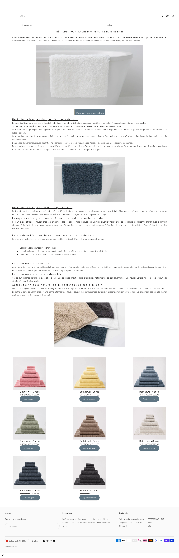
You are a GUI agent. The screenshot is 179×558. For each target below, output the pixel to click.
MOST (16, 546)
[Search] (162, 16)
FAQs (150, 522)
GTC (149, 526)
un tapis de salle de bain (39, 123)
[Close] (2, 555)
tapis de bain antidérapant (50, 214)
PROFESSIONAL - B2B (156, 519)
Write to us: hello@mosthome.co (131, 519)
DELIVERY (123, 526)
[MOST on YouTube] (54, 541)
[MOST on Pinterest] (47, 541)
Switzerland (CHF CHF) (17, 541)
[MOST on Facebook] (44, 541)
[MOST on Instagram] (51, 541)
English (35, 541)
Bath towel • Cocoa (30, 391)
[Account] (167, 16)
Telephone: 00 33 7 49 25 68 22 (130, 522)
